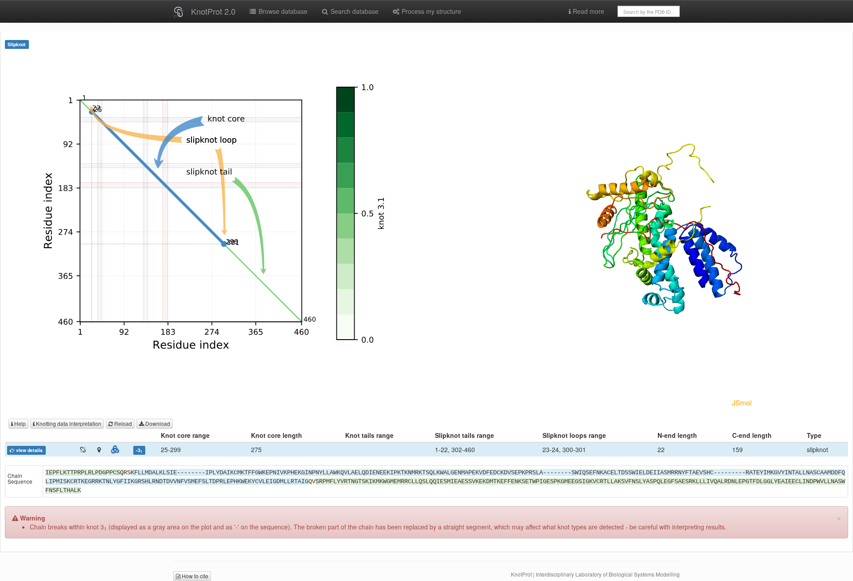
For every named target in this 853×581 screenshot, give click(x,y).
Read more (587, 11)
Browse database (282, 11)
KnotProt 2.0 (213, 11)
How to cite (194, 576)
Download (157, 423)
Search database (354, 11)
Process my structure (430, 11)
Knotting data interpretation (68, 423)
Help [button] (19, 423)
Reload (122, 423)
